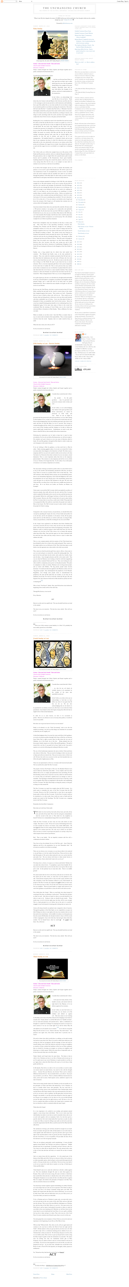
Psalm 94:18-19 (68, 20)
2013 (78, 252)
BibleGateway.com (67, 23)
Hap (85, 334)
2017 (78, 242)
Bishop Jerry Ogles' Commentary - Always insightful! (83, 36)
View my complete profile (83, 361)
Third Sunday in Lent (40, 956)
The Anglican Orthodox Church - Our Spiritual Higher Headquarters (84, 46)
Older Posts (69, 1274)
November (81, 202)
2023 (78, 185)
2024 (78, 183)
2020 (78, 193)
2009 (78, 261)
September (81, 207)
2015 (78, 247)
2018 (78, 198)
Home (52, 1274)
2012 (78, 254)
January (80, 239)
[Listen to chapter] (73, 20)
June (79, 214)
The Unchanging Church (64, 8)
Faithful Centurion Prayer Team (83, 31)
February (80, 236)
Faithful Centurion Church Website (84, 33)
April (79, 219)
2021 (78, 190)
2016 (78, 244)
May (79, 217)
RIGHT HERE (64, 61)
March (80, 222)
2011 (78, 256)
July (79, 212)
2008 (78, 264)
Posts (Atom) (43, 1278)
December (81, 200)
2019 (78, 195)
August (80, 209)
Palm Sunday (37, 28)
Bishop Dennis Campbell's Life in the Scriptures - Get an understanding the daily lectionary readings (85, 41)
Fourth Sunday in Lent (41, 638)
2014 (78, 249)
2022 (78, 188)
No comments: (54, 335)
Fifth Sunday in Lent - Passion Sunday (46, 343)
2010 (78, 259)
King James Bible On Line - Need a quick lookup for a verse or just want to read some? (85, 51)
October (80, 205)
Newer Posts (36, 1274)
